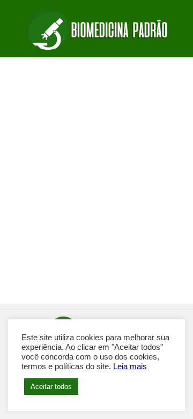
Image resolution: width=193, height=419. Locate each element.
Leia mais (130, 366)
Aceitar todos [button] (51, 387)
